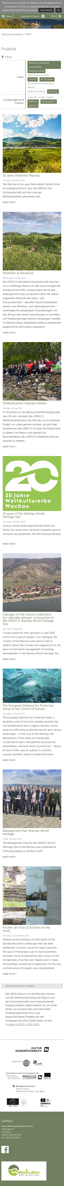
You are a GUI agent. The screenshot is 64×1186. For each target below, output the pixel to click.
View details (46, 10)
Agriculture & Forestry (38, 75)
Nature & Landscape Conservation (39, 65)
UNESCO (33, 106)
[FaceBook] (5, 1150)
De (53, 16)
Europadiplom (49, 102)
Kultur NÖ (32, 97)
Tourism (33, 79)
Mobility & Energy (36, 92)
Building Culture (36, 71)
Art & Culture (47, 79)
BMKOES (33, 102)
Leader (49, 97)
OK (58, 10)
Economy (53, 92)
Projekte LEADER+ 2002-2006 (22, 1024)
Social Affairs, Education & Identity (40, 85)
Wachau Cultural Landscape (12, 34)
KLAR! (42, 97)
